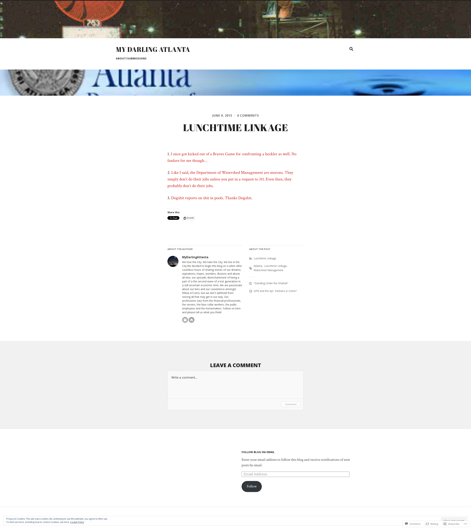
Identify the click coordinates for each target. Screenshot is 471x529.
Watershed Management (268, 270)
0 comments (248, 115)
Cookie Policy (77, 522)
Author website (191, 320)
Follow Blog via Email (258, 452)
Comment (291, 404)
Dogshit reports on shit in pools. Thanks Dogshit (211, 198)
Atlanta (258, 266)
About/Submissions (131, 58)
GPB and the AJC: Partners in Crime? (275, 291)
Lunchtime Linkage (265, 258)
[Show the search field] (351, 49)
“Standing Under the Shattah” (271, 283)
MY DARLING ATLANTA (153, 49)
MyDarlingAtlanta (195, 257)
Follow (252, 486)
